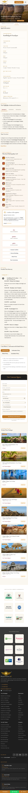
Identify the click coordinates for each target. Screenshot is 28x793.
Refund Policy (5, 353)
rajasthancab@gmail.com (6, 688)
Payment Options (21, 731)
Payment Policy (5, 350)
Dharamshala (20, 714)
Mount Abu (20, 702)
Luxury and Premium (4, 735)
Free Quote (5, 791)
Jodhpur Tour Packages (8, 14)
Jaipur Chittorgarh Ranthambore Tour (10, 444)
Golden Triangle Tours (5, 698)
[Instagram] (17, 755)
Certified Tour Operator (22, 739)
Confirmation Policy (16, 350)
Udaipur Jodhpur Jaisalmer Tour (8, 554)
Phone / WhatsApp (6, 387)
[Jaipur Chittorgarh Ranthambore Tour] (14, 438)
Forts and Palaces (4, 733)
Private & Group (4, 745)
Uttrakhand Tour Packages (6, 710)
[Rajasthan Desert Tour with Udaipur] (14, 493)
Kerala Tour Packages (5, 719)
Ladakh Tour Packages (5, 706)
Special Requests (6, 409)
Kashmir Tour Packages (5, 712)
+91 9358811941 (4, 684)
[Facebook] (14, 755)
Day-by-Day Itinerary (23, 23)
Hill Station (3, 743)
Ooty (19, 719)
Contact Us (20, 726)
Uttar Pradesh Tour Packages (6, 704)
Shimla (19, 710)
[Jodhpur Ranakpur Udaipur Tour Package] (14, 566)
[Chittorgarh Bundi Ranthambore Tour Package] (14, 456)
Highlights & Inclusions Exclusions (8, 23)
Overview (16, 23)
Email (3, 392)
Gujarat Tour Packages (5, 702)
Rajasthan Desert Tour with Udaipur (9, 499)
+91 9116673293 (4, 686)
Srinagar (19, 708)
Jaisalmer (20, 700)
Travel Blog (20, 729)
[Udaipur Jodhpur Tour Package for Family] (14, 530)
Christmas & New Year (5, 748)
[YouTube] (20, 755)
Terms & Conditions (22, 735)
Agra (19, 706)
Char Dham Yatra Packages (6, 714)
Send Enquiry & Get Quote (14, 416)
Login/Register (19, 2)
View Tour (23, 448)
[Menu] (25, 2)
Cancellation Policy (15, 353)
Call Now (24, 791)
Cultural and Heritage (5, 724)
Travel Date (4, 396)
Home (2, 14)
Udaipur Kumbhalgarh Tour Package (9, 518)
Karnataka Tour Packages (5, 717)
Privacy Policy (21, 733)
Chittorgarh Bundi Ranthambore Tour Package (11, 463)
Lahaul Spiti (20, 712)
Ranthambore (20, 704)
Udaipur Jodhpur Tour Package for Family (10, 536)
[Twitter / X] (23, 755)
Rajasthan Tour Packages (5, 695)
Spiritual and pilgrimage (5, 731)
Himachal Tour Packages (5, 708)
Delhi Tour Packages (4, 700)
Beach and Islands (4, 741)
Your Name (4, 383)
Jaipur (19, 695)
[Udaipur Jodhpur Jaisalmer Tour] (14, 548)
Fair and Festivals (4, 737)
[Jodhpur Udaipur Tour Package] (14, 475)
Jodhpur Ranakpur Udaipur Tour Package (10, 572)
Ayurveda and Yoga (4, 739)
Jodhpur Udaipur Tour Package (8, 481)
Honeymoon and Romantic (6, 726)
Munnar (19, 717)
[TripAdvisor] (26, 755)
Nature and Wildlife (4, 729)
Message (15, 791)
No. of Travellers (6, 400)
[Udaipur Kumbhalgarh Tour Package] (14, 511)
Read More (3, 146)
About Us (20, 724)
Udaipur (19, 698)
